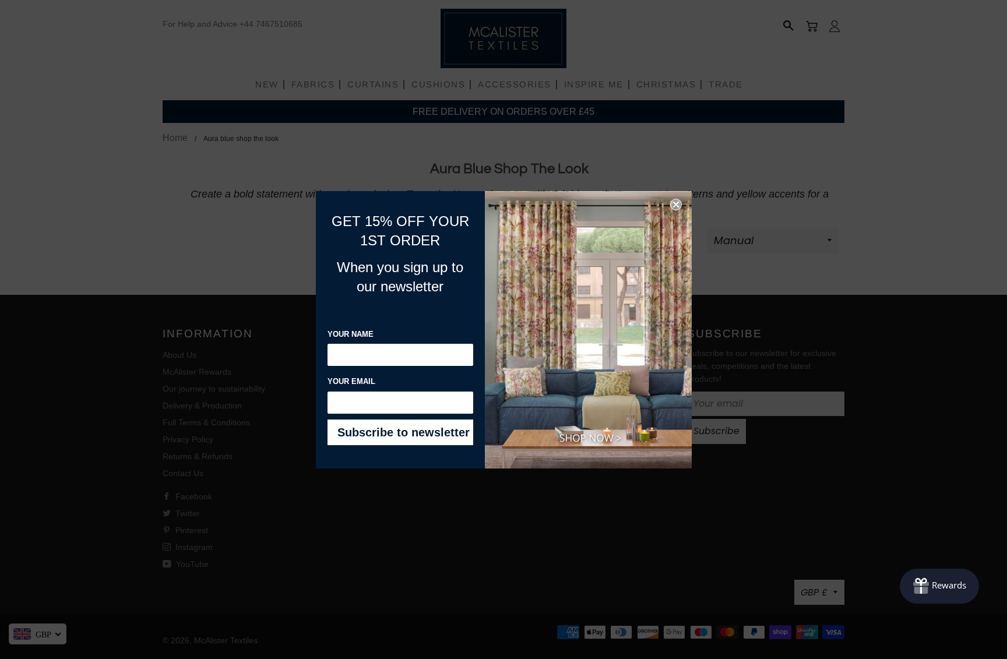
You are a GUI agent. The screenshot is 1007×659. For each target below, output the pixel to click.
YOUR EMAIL (351, 381)
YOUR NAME (351, 334)
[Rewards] (939, 586)
